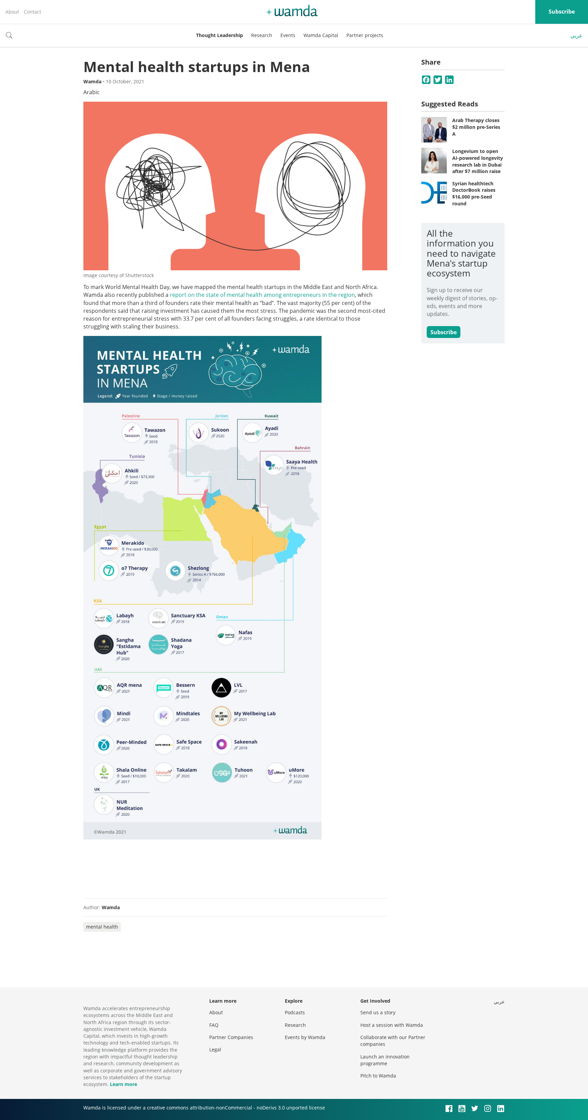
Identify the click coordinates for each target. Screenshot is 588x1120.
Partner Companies (231, 1037)
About (12, 12)
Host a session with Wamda (391, 1025)
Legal (215, 1049)
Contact (32, 12)
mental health (102, 926)
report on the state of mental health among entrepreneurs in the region (262, 295)
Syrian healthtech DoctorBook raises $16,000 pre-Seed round (473, 193)
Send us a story (377, 1012)
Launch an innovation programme (385, 1060)
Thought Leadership (219, 35)
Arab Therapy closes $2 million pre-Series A (476, 127)
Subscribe (562, 11)
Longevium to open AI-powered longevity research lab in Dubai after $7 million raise (477, 161)
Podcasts (295, 1012)
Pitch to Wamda (378, 1075)
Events (287, 35)
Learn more (123, 1084)
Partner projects (364, 35)
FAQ (213, 1025)
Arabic (91, 92)
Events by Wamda (305, 1037)
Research (261, 35)
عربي (576, 35)
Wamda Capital (321, 35)
